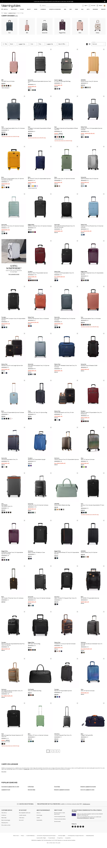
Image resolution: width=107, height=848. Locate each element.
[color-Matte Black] (61, 137)
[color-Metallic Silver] (33, 374)
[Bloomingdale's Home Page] (11, 5)
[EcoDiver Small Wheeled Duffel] (93, 347)
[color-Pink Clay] (57, 137)
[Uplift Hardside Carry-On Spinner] (93, 160)
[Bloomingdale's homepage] (2, 13)
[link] (13, 83)
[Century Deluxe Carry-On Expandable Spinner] (66, 441)
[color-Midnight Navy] (35, 90)
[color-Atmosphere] (59, 186)
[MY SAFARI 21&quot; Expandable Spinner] (93, 579)
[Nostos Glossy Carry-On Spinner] (93, 63)
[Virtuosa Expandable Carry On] (13, 441)
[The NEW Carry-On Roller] (13, 63)
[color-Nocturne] (86, 87)
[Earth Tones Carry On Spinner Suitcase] (66, 160)
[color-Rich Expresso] (86, 421)
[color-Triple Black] (4, 233)
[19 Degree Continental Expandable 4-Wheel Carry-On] (40, 110)
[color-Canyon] (31, 650)
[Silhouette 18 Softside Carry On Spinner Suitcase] (66, 300)
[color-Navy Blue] (6, 373)
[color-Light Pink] (59, 651)
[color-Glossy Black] (59, 137)
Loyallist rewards (22, 815)
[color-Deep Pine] (63, 137)
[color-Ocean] (57, 558)
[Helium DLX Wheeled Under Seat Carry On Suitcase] (66, 347)
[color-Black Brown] (2, 373)
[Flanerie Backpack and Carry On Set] (66, 394)
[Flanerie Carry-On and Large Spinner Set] (13, 347)
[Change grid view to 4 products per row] (87, 44)
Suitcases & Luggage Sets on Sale (10, 786)
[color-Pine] (84, 557)
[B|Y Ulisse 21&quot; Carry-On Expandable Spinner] (40, 160)
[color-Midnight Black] (29, 512)
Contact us (3, 815)
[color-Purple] (31, 465)
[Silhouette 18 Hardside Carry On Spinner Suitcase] (40, 347)
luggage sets (26, 769)
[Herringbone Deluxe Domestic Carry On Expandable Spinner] (13, 672)
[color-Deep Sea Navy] (88, 137)
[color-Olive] (4, 85)
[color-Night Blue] (84, 234)
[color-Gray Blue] (35, 186)
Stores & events (57, 821)
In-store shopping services (59, 816)
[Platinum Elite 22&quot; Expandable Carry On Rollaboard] (93, 394)
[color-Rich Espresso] (33, 280)
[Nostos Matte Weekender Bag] (66, 486)
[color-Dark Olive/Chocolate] (10, 512)
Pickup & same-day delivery (60, 819)
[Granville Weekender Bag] (40, 672)
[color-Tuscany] (88, 557)
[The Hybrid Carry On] (13, 486)
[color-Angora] (57, 651)
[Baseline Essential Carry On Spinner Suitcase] (40, 207)
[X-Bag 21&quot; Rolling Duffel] (93, 716)
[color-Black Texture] (4, 134)
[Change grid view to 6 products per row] (89, 44)
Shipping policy (4, 822)
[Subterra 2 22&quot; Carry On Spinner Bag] (40, 394)
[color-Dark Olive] (33, 695)
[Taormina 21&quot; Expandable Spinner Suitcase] (13, 394)
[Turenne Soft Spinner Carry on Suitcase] (40, 300)
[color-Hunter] (35, 650)
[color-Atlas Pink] (2, 85)
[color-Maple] (6, 85)
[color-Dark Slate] (29, 418)
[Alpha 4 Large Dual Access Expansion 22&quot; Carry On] (13, 716)
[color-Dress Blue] (59, 88)
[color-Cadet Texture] (2, 134)
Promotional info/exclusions (83, 818)
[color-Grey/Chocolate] (6, 512)
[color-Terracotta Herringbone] (84, 652)
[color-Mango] (2, 187)
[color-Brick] (29, 326)
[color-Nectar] (82, 87)
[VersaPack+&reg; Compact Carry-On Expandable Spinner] (13, 300)
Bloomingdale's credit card (24, 812)
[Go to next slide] (103, 1)
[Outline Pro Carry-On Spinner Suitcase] (40, 486)
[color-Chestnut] (31, 695)
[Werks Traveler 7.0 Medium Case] (40, 534)
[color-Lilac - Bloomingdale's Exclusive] (37, 186)
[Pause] (105, 1)
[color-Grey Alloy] (4, 744)
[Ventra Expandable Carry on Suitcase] (93, 300)
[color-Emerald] (33, 741)
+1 (12, 418)
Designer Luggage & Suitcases (88, 786)
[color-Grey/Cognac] (2, 512)
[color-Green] (84, 467)
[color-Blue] (4, 418)
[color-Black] (8, 85)
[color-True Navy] (37, 280)
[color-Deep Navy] (57, 327)
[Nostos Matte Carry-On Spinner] (93, 534)
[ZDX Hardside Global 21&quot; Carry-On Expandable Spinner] (66, 534)
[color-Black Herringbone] (82, 652)
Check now (91, 818)
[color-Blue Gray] (82, 234)
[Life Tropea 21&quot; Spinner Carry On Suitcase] (13, 579)
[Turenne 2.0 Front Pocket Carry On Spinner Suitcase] (93, 207)
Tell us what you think (5, 825)
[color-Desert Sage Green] (6, 327)
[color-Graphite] (82, 137)
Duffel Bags (31, 786)
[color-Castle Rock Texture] (6, 134)
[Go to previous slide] (2, 1)
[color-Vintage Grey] (35, 280)
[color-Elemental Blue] (84, 186)
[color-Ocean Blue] (8, 187)
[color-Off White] (4, 467)
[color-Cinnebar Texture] (82, 324)
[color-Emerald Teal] (33, 605)
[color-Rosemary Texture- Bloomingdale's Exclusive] (90, 324)
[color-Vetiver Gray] (31, 418)
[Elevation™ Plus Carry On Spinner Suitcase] (13, 207)
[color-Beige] (10, 85)
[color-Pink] (10, 418)
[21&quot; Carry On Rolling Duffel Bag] (66, 63)
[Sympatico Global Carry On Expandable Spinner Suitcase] (13, 534)
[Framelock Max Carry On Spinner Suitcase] (40, 579)
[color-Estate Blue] (4, 327)
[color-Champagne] (4, 373)
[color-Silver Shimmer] (82, 186)
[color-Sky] (2, 418)
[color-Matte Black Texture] (31, 135)
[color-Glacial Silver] (31, 605)
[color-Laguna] (88, 87)
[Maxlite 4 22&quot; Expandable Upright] (40, 441)
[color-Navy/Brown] (61, 651)
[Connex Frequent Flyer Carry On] (66, 716)
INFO (72, 1)
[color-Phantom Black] (86, 186)
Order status (21, 817)
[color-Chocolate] (8, 512)
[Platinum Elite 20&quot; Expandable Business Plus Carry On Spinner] (13, 625)
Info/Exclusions (86, 804)
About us (38, 812)
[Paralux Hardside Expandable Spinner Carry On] (40, 63)
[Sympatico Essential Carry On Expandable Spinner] (93, 254)
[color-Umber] (57, 186)
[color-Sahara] (90, 87)
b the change (39, 815)
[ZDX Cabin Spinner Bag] (40, 625)
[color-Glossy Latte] (84, 137)
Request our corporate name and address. (66, 840)
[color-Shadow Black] (31, 280)
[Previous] (3, 63)
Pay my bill (21, 820)
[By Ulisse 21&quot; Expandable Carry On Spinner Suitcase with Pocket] (13, 160)
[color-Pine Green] (6, 467)
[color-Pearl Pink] (4, 187)
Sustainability (39, 820)
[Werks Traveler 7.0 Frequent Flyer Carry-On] (66, 579)
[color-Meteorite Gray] (57, 88)
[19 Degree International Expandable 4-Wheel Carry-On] (66, 110)
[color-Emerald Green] (33, 512)
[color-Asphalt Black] (29, 605)
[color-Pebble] (84, 87)
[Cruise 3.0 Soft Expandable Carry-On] (66, 254)
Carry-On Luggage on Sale (87, 789)
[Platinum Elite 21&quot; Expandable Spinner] (40, 254)
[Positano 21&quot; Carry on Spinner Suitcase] (40, 716)
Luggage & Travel (12, 13)
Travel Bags (57, 786)
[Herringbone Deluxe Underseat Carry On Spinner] (93, 625)
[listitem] (53, 1)
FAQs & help (3, 817)
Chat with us (4, 812)
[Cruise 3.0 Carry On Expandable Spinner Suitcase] (93, 110)
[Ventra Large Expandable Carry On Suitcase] (13, 110)
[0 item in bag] (105, 5)
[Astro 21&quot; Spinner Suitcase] (93, 441)
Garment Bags (31, 789)
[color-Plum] (35, 232)
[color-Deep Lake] (57, 741)
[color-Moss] (55, 186)
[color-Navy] (31, 232)
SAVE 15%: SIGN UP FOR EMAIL (26, 804)
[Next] (24, 63)
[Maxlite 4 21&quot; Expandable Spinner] (66, 672)
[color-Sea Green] (31, 741)
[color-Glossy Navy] (29, 135)
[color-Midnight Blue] (6, 233)
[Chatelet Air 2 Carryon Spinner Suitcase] (66, 625)
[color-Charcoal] (82, 467)
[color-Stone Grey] (31, 90)
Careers (38, 817)
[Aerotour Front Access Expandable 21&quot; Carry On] (93, 486)
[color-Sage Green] (29, 741)
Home (5, 13)
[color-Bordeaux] (29, 280)
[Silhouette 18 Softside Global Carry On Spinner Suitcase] (66, 207)
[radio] (2, 86)
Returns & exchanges (5, 820)
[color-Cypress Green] (55, 88)
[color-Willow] (86, 512)
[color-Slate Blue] (55, 327)
